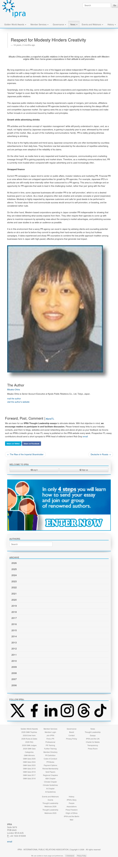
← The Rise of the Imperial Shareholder (25, 454)
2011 (14, 654)
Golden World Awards (14, 24)
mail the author (14, 398)
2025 (14, 569)
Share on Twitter (13, 443)
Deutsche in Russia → (101, 454)
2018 (14, 612)
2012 (14, 648)
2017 (14, 618)
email (85, 436)
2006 (14, 685)
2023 (14, 581)
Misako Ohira (13, 389)
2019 (14, 605)
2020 (14, 599)
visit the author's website (18, 401)
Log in (35, 470)
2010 (14, 660)
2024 (14, 575)
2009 (14, 667)
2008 (14, 673)
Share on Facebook (31, 443)
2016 (14, 624)
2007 (14, 679)
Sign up (84, 470)
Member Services (39, 24)
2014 (14, 636)
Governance (59, 24)
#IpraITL (50, 418)
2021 (14, 593)
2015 (14, 630)
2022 (14, 587)
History (110, 24)
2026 (14, 563)
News (73, 24)
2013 (14, 642)
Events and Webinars (92, 24)
